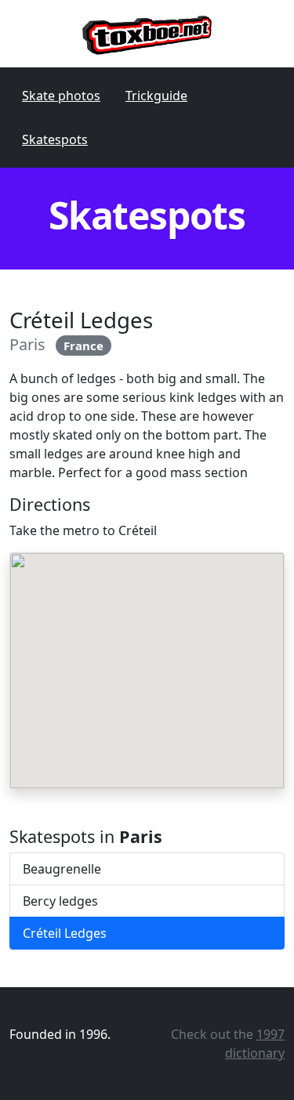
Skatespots (55, 139)
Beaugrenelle (62, 868)
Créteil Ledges (65, 933)
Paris (27, 344)
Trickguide (156, 95)
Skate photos (61, 95)
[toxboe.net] (147, 33)
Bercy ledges (60, 901)
